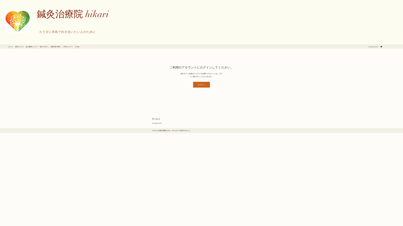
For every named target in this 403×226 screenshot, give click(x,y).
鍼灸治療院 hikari (73, 14)
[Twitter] (381, 47)
